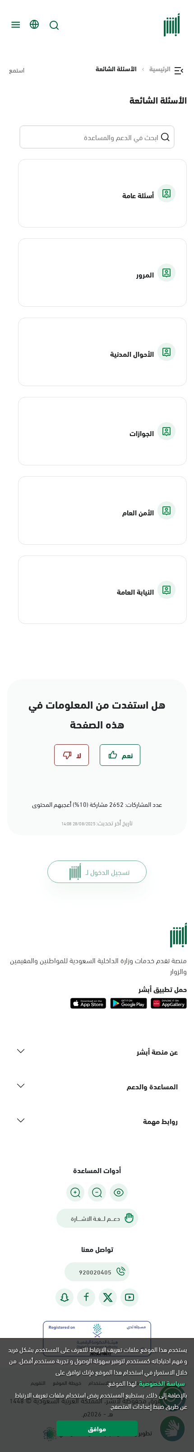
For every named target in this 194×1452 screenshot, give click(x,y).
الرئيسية (160, 68)
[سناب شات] (64, 1297)
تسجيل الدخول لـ (107, 871)
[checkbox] (120, 755)
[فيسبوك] (86, 1297)
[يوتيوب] (129, 1297)
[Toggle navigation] (14, 24)
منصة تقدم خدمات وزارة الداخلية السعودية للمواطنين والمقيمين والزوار (98, 965)
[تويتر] (107, 1297)
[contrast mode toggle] (118, 1192)
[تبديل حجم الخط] (97, 1192)
